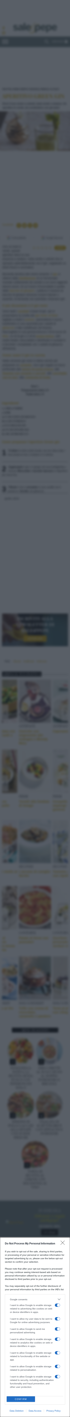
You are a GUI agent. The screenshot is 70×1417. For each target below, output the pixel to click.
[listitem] (35, 1299)
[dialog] (35, 1327)
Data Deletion (17, 1410)
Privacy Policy (53, 1410)
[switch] (57, 1305)
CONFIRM (21, 1399)
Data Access (35, 1410)
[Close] (64, 1244)
